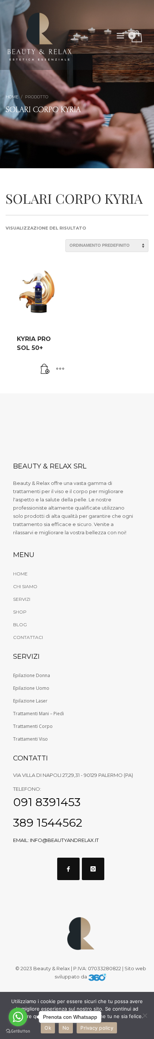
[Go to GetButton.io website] (18, 1031)
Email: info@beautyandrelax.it (56, 840)
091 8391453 (47, 802)
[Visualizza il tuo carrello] (136, 37)
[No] (144, 1015)
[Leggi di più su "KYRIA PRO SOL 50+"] (45, 369)
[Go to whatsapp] (18, 1017)
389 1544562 (47, 823)
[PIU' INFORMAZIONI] (60, 369)
